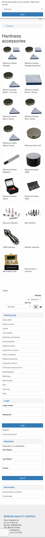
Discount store (8, 324)
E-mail (5, 468)
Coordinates (7, 496)
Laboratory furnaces (11, 350)
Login (22, 425)
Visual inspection (9, 354)
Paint (5, 393)
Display (38, 295)
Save (22, 14)
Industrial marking (10, 363)
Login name (8, 405)
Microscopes (8, 380)
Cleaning (6, 389)
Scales (5, 328)
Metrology (6, 376)
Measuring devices (10, 359)
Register (6, 430)
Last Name (7, 459)
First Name (7, 449)
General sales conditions (12, 492)
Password (7, 414)
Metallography (8, 372)
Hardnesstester (9, 341)
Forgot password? (10, 434)
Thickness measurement (12, 367)
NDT (4, 385)
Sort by (28, 302)
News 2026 (7, 320)
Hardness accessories (11, 337)
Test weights (7, 333)
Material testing (9, 346)
